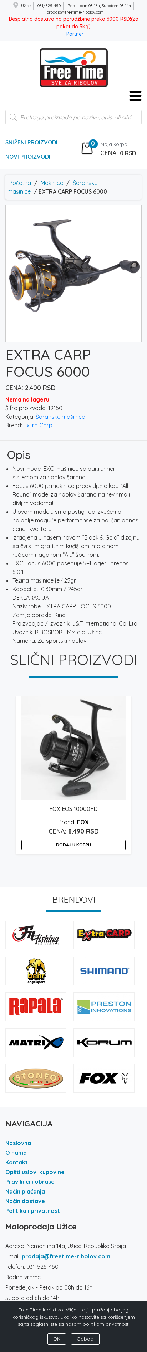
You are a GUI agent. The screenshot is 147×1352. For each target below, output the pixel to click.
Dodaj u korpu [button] (73, 845)
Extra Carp (38, 425)
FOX (83, 822)
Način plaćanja (25, 1191)
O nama (16, 1152)
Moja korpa (113, 144)
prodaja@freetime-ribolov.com (66, 1256)
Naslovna (18, 1143)
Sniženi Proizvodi (31, 142)
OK (56, 1339)
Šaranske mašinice (60, 416)
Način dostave (25, 1201)
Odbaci (85, 1339)
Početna (20, 182)
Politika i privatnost (32, 1210)
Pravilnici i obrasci (30, 1181)
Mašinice (52, 182)
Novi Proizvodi (27, 156)
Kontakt (16, 1162)
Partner (74, 34)
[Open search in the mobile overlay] (73, 121)
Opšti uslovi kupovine (35, 1172)
